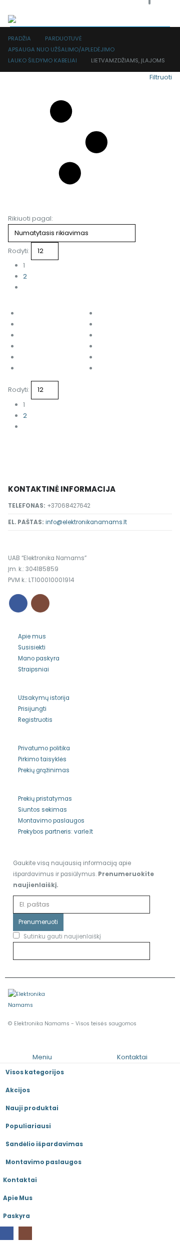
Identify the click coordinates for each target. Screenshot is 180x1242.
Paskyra (16, 1216)
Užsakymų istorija (44, 698)
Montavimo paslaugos (51, 821)
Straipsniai (33, 669)
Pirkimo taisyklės (42, 759)
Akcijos (18, 1090)
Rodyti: (19, 251)
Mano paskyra (39, 658)
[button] (14, 7)
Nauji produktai (32, 1108)
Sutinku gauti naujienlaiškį (61, 936)
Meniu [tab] (42, 1057)
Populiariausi (28, 1126)
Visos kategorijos (35, 1072)
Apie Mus (17, 1198)
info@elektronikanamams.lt (86, 522)
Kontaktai (20, 1180)
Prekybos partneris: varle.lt (55, 832)
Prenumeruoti (38, 922)
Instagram (40, 603)
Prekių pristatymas (45, 799)
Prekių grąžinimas (44, 770)
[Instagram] (25, 1233)
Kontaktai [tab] (132, 1057)
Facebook (18, 603)
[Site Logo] (28, 21)
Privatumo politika (44, 748)
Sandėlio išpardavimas (44, 1144)
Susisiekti (32, 647)
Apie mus (32, 636)
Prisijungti (32, 709)
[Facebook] (7, 1233)
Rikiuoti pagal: (30, 218)
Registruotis (35, 720)
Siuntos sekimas (42, 810)
